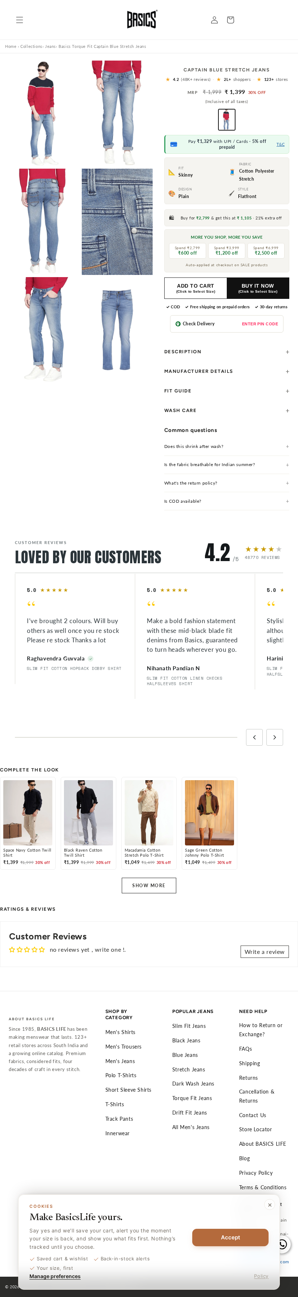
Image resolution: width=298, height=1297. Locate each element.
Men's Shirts (120, 1032)
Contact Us (252, 1115)
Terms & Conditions (263, 1187)
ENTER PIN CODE (260, 324)
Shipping (249, 1063)
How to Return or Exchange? (261, 1029)
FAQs (245, 1049)
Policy (261, 1276)
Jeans (50, 46)
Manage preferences (55, 1276)
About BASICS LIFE (262, 1144)
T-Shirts (114, 1104)
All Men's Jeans (191, 1127)
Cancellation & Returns (256, 1096)
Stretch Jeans (188, 1069)
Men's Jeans (120, 1061)
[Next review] (274, 737)
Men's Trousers (123, 1046)
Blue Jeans (185, 1055)
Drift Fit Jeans (189, 1112)
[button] (20, 20)
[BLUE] (226, 120)
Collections (31, 46)
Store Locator (255, 1129)
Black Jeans (186, 1040)
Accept (230, 1237)
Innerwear (117, 1133)
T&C (281, 144)
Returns (248, 1078)
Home (10, 46)
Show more (149, 885)
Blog (244, 1158)
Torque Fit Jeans (192, 1098)
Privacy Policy (256, 1173)
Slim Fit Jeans (189, 1026)
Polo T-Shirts (121, 1075)
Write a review (265, 951)
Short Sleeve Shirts (128, 1090)
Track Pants (119, 1119)
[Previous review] (254, 737)
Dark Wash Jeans (193, 1083)
